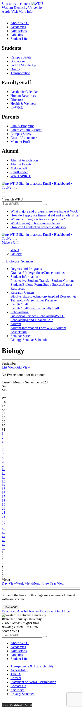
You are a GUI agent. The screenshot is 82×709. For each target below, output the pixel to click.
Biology (16, 254)
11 (3, 473)
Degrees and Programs (26, 269)
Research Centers (22, 292)
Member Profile (21, 142)
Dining (15, 69)
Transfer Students (51, 280)
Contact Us (18, 686)
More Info (26, 11)
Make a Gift (18, 168)
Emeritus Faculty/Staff (43, 308)
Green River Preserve (42, 300)
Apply (6, 11)
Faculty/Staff (19, 304)
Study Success (53, 284)
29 (3, 544)
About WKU (19, 23)
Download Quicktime (55, 611)
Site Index (17, 690)
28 (3, 540)
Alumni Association (24, 160)
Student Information (24, 276)
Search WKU (12, 199)
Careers (15, 678)
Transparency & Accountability (32, 666)
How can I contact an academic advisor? (38, 227)
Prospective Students (24, 280)
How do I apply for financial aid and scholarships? (45, 215)
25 (3, 528)
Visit (14, 11)
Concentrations (54, 273)
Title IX (15, 674)
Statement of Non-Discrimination (33, 682)
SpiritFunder (19, 172)
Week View (24, 583)
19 (3, 504)
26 (3, 532)
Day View (9, 583)
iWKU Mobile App (23, 65)
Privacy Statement (22, 694)
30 (3, 548)
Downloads (10, 607)
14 (3, 485)
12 (3, 477)
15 (3, 489)
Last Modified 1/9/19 (17, 705)
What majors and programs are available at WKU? (45, 211)
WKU (14, 250)
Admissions (18, 31)
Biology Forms (32, 284)
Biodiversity (18, 296)
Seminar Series (20, 336)
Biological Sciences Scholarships (33, 316)
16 (3, 493)
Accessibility (19, 670)
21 (3, 512)
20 (3, 508)
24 (3, 524)
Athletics (16, 35)
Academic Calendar (24, 92)
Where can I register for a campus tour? (37, 219)
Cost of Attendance (23, 138)
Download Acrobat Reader (21, 611)
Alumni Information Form (28, 328)
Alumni (15, 324)
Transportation (20, 73)
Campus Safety (20, 57)
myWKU (16, 107)
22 (3, 516)
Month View (41, 583)
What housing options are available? (35, 223)
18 (3, 500)
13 (3, 481)
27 (3, 536)
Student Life (19, 39)
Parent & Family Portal (26, 130)
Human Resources (23, 95)
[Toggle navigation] (3, 262)
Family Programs (22, 126)
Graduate (16, 273)
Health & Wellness (23, 103)
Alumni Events (20, 164)
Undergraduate (33, 273)
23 (3, 520)
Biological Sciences (19, 261)
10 (3, 469)
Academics (18, 27)
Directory (17, 99)
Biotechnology (37, 296)
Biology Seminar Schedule (28, 340)
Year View (57, 583)
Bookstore (17, 61)
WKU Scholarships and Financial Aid (37, 318)
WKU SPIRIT (20, 176)
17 (3, 496)
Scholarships (19, 312)
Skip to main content (16, 3)
